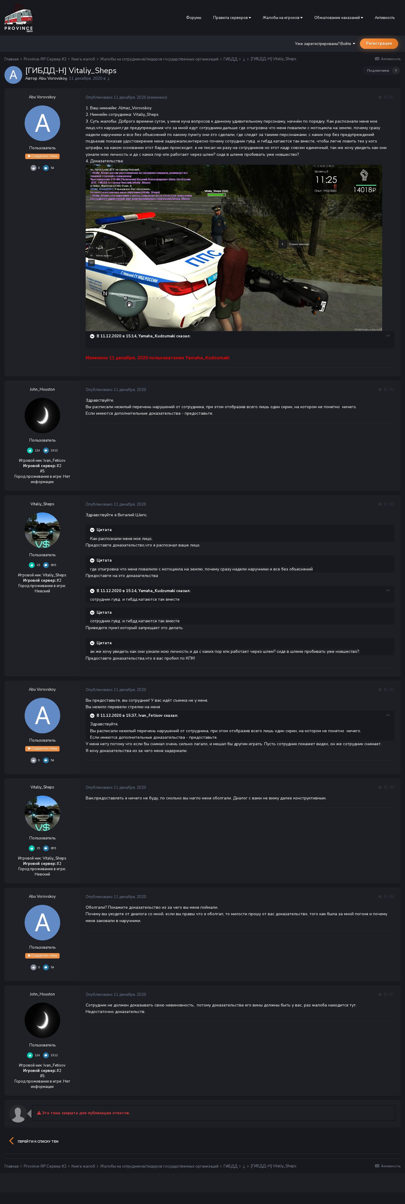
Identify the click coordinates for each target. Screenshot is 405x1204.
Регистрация (379, 43)
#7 (392, 994)
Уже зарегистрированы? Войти (324, 44)
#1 (392, 97)
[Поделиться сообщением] (379, 97)
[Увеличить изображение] (234, 247)
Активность (385, 17)
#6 (392, 897)
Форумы (193, 17)
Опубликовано (116, 97)
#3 (392, 504)
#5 (392, 787)
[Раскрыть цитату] (92, 336)
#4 (392, 689)
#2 (392, 389)
